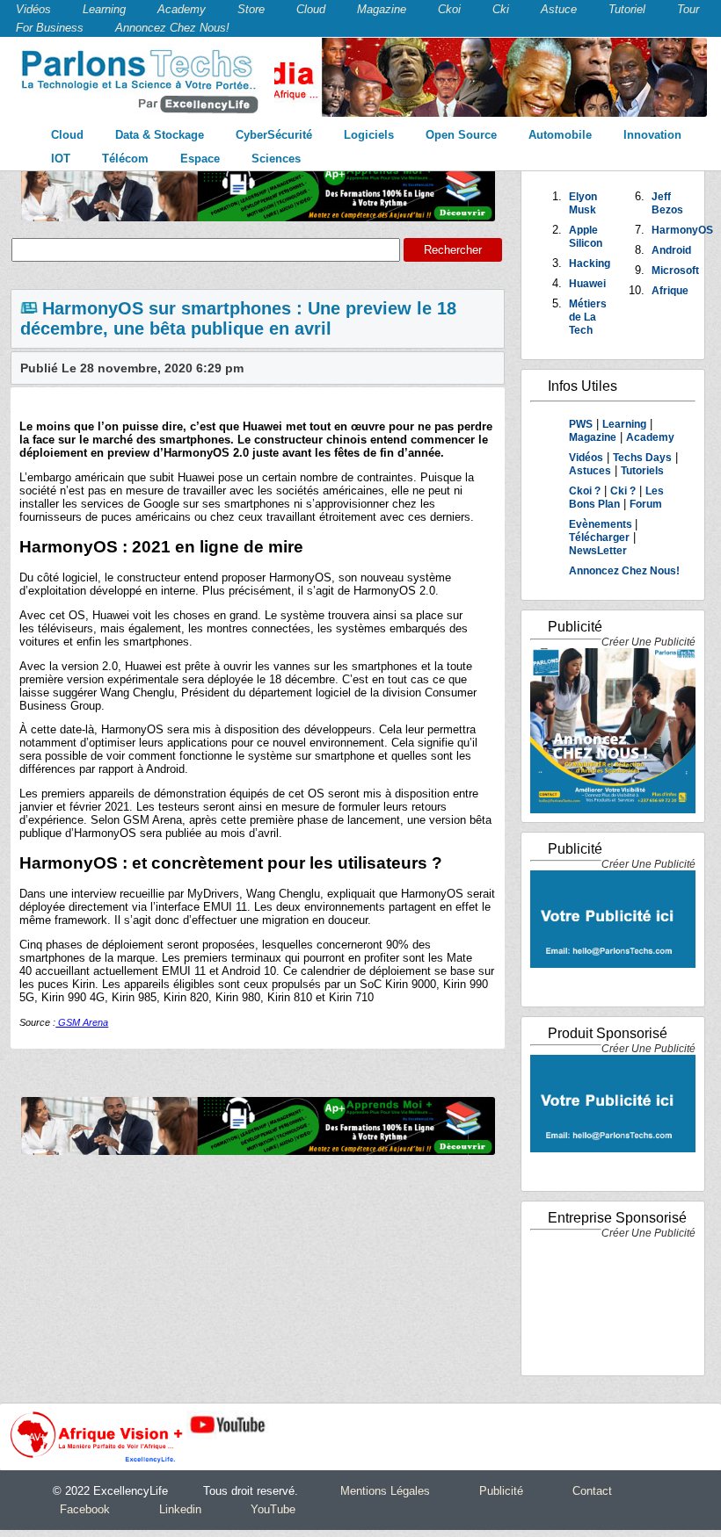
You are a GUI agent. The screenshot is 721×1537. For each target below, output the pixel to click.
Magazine (381, 9)
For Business (50, 27)
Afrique (670, 291)
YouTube (273, 1509)
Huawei (587, 284)
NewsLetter (598, 551)
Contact (592, 1490)
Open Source (461, 134)
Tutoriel (626, 9)
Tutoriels (642, 471)
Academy (181, 9)
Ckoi (449, 9)
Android (671, 250)
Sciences (276, 158)
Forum (646, 504)
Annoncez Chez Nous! (172, 27)
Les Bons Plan (616, 497)
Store (251, 9)
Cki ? (623, 491)
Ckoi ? (585, 491)
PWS (581, 424)
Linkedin (180, 1509)
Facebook (85, 1509)
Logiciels (369, 134)
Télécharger (599, 537)
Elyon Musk (583, 203)
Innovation (652, 134)
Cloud (310, 9)
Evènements (602, 524)
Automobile (560, 134)
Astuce (559, 9)
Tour (688, 9)
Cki (500, 9)
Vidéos (33, 9)
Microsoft (675, 270)
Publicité (501, 1490)
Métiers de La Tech (588, 317)
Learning (104, 9)
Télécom (125, 158)
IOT (60, 158)
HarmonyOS (682, 230)
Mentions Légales (385, 1490)
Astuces (590, 471)
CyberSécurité (274, 134)
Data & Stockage (159, 134)
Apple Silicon (585, 236)
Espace (200, 158)
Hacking (589, 263)
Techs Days (642, 457)
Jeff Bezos (667, 203)
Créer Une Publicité (648, 642)
